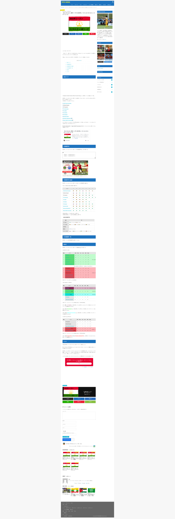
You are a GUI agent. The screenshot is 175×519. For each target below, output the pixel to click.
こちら (105, 39)
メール (64, 424)
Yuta (69, 479)
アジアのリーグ (85, 4)
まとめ (67, 71)
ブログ (80, 4)
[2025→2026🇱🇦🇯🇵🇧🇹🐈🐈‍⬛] (108, 48)
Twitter (76, 483)
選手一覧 (96, 4)
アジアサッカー (100, 79)
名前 (64, 420)
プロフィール (76, 4)
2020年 (63, 504)
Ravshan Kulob (66, 116)
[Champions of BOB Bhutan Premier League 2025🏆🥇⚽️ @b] (108, 56)
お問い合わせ (109, 4)
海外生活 (100, 4)
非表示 (80, 60)
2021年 (66, 504)
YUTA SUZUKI (66, 2)
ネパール (66, 514)
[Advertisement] (79, 42)
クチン (63, 514)
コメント (64, 411)
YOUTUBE (104, 4)
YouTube (88, 483)
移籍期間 (99, 89)
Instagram (84, 483)
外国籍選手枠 (68, 64)
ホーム (72, 4)
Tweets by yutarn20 (100, 68)
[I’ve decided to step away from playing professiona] (101, 48)
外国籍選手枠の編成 (69, 66)
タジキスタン (65, 385)
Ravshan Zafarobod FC (67, 118)
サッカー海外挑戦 (91, 4)
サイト (63, 427)
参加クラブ (68, 62)
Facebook (79, 483)
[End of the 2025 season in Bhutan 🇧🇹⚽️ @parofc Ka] (101, 56)
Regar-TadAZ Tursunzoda (67, 120)
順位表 (67, 69)
